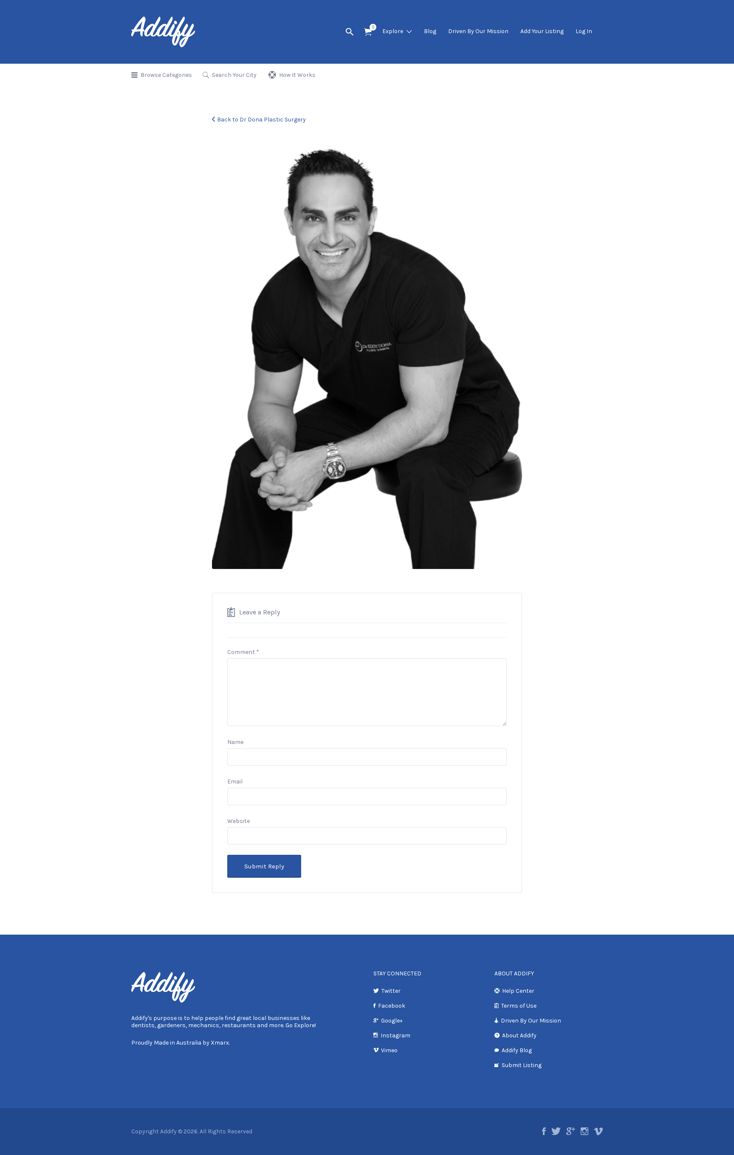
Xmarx (220, 1042)
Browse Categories (166, 75)
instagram (584, 1131)
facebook (544, 1131)
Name (235, 742)
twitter (556, 1131)
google (570, 1131)
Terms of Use (518, 1005)
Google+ (392, 1020)
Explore (392, 31)
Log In (584, 31)
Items (368, 32)
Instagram (395, 1035)
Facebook (391, 1005)
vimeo (598, 1131)
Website (238, 821)
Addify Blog (517, 1050)
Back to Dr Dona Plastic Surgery (261, 119)
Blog (430, 31)
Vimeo (389, 1050)
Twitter (391, 990)
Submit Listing (522, 1065)
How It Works (297, 75)
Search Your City (234, 75)
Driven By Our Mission (478, 31)
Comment (243, 652)
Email (235, 781)
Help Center (518, 990)
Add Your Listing (542, 31)
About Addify (519, 1035)
